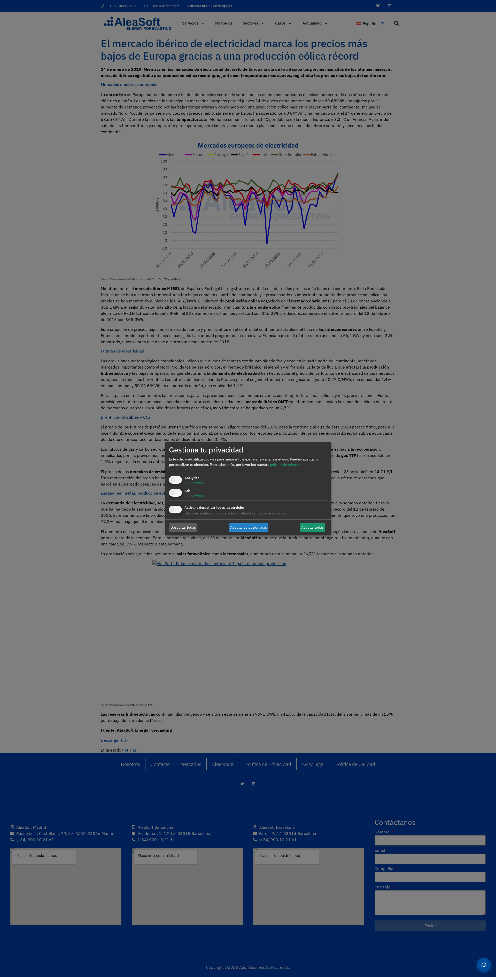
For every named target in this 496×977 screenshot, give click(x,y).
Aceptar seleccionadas (248, 527)
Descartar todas (183, 527)
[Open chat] (484, 965)
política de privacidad (287, 464)
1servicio (194, 482)
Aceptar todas (312, 527)
